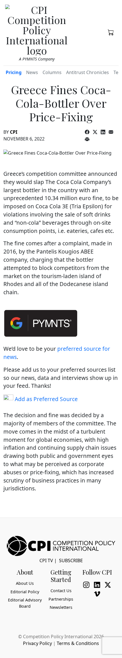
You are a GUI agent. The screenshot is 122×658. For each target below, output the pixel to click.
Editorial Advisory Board (25, 603)
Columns (52, 72)
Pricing (14, 72)
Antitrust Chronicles (87, 72)
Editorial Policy (24, 591)
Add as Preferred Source (45, 399)
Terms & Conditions (78, 643)
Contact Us (61, 590)
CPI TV (46, 560)
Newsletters (61, 607)
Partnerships (61, 599)
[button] (111, 32)
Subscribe (71, 560)
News (32, 72)
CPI (13, 132)
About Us (25, 583)
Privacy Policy (37, 643)
